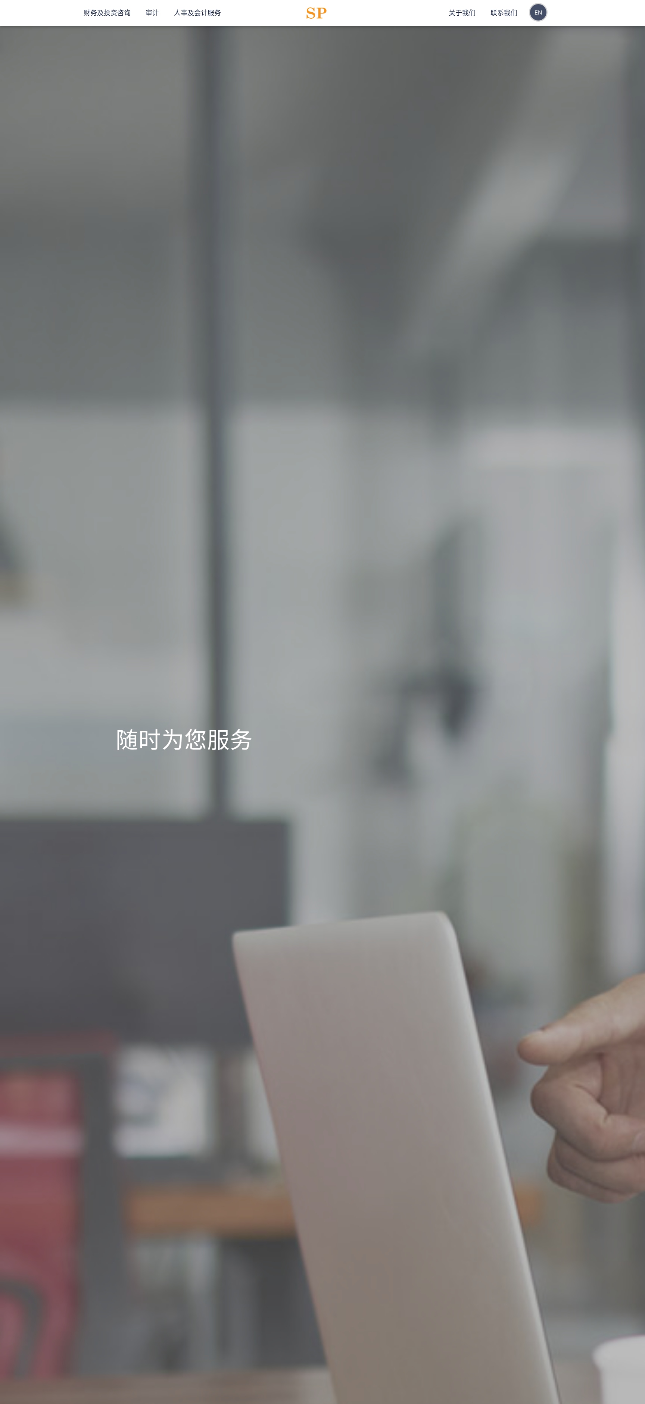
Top (315, 1386)
